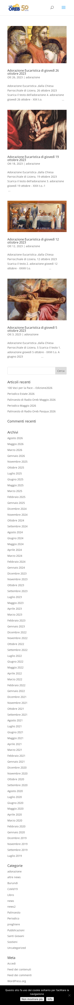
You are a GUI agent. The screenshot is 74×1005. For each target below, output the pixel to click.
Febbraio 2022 (16, 685)
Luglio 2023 (14, 597)
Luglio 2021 (14, 726)
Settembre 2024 (17, 526)
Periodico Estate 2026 (21, 394)
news (10, 901)
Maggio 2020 (15, 808)
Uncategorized (16, 948)
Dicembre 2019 (17, 838)
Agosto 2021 (15, 720)
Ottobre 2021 (15, 708)
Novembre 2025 (17, 461)
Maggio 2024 (15, 544)
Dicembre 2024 (17, 509)
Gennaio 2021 (16, 761)
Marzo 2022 (14, 679)
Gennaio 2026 (16, 456)
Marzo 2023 (14, 614)
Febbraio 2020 (16, 826)
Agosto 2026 (15, 438)
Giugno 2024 (15, 538)
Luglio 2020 (14, 797)
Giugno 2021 (15, 732)
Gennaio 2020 (16, 832)
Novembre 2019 (17, 844)
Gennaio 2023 (16, 626)
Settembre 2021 (17, 714)
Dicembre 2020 (17, 767)
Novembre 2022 (17, 638)
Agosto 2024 (15, 532)
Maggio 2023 (15, 603)
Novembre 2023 (17, 579)
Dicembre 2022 (17, 632)
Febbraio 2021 (16, 755)
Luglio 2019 (14, 856)
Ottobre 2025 (15, 467)
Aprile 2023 (14, 608)
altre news (14, 877)
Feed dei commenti (19, 975)
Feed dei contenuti (19, 969)
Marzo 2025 (14, 491)
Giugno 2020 (15, 803)
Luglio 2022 (14, 656)
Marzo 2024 (14, 556)
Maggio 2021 (15, 738)
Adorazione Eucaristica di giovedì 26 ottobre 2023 (33, 72)
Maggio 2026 (15, 444)
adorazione (33, 77)
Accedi (11, 963)
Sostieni (12, 942)
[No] (69, 995)
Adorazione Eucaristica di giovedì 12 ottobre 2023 (33, 240)
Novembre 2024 (17, 514)
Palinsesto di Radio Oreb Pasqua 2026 (31, 411)
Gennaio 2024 (16, 567)
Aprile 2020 (14, 814)
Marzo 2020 (14, 820)
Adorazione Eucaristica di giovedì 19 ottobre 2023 (33, 158)
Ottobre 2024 (15, 520)
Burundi (12, 883)
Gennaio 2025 (16, 503)
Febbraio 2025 (16, 497)
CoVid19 (12, 889)
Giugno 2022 (15, 661)
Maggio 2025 (15, 485)
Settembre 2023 (17, 591)
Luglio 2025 (14, 473)
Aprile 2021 (14, 744)
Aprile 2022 (14, 673)
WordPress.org (16, 981)
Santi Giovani (15, 936)
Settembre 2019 (17, 850)
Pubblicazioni (15, 930)
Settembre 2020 (17, 785)
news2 (11, 906)
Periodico (13, 918)
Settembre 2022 (17, 650)
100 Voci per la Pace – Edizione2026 (29, 388)
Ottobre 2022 (15, 644)
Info (50, 999)
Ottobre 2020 (15, 779)
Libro (10, 895)
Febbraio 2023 (16, 620)
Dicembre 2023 (17, 573)
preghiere (13, 924)
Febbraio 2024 (16, 561)
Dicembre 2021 (17, 697)
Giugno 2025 (15, 479)
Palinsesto (13, 912)
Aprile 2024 (14, 550)
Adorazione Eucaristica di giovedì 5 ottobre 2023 (32, 329)
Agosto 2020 (15, 791)
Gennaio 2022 (16, 691)
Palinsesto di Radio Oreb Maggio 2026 (31, 399)
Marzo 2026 (14, 450)
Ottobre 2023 (15, 585)
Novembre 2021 (17, 703)
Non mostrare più (32, 999)
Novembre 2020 (17, 773)
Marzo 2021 (14, 750)
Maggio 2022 (15, 667)
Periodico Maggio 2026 (21, 405)
